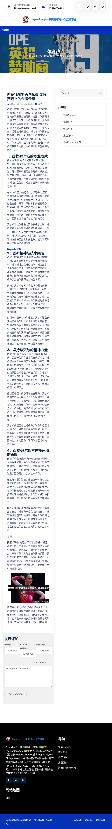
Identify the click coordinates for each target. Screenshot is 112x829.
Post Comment (15, 694)
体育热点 (68, 122)
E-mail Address (24, 646)
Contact (100, 820)
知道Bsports (69, 115)
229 (40, 104)
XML (8, 798)
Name (7, 645)
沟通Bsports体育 (72, 142)
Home (32, 56)
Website (40, 645)
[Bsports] (56, 19)
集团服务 (68, 135)
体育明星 (68, 128)
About (77, 820)
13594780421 (56, 8)
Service (88, 820)
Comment (41, 662)
